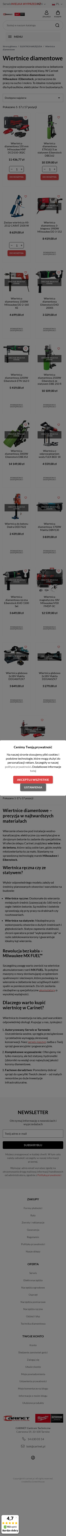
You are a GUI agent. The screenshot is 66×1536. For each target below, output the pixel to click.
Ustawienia (33, 787)
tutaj (33, 770)
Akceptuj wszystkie (33, 779)
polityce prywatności (18, 766)
